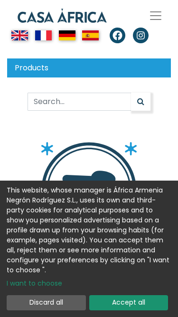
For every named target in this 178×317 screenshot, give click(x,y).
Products (31, 67)
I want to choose (34, 283)
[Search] (140, 102)
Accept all (128, 302)
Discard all (46, 302)
